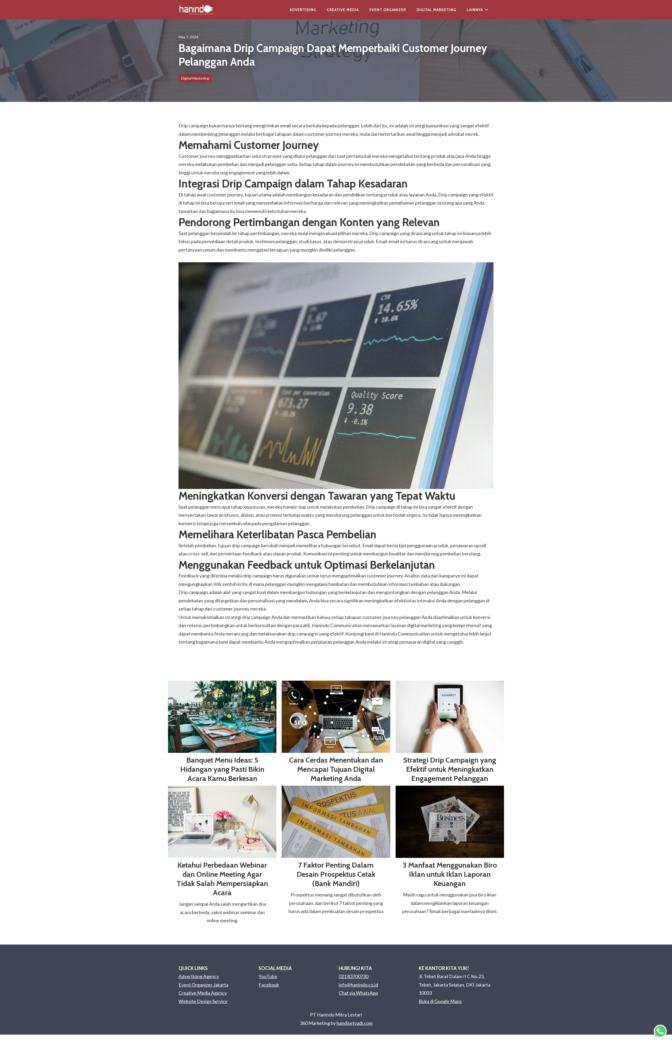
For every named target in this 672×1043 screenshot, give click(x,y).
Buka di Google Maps (440, 1001)
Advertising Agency (198, 976)
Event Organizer (387, 9)
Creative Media (343, 9)
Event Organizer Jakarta (203, 985)
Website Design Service (203, 1001)
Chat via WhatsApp (358, 993)
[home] (196, 9)
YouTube (268, 976)
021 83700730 (353, 976)
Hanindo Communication (404, 634)
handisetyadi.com (354, 1023)
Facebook (269, 985)
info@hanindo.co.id (358, 985)
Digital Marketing (436, 9)
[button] (477, 9)
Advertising (303, 9)
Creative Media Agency (202, 993)
